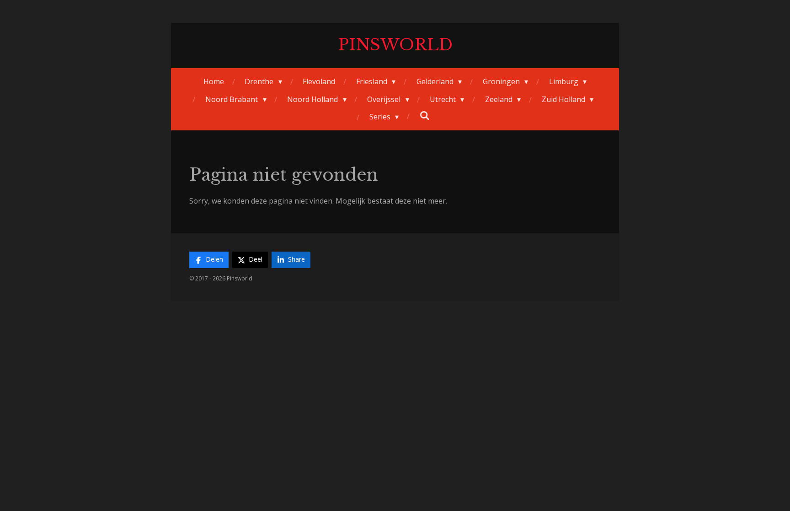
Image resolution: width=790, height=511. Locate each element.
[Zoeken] (425, 115)
